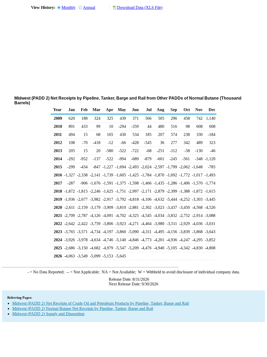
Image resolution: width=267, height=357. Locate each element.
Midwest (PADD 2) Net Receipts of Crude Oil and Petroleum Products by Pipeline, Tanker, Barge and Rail (100, 303)
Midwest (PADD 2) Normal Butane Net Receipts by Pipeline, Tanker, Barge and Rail (82, 308)
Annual (89, 7)
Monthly (69, 7)
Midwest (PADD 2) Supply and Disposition (48, 314)
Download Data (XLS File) (139, 7)
